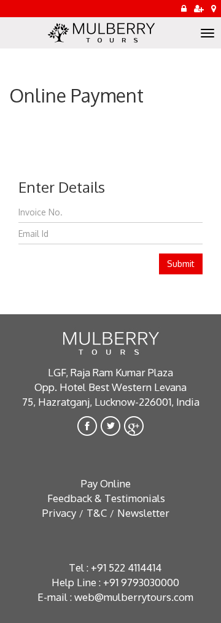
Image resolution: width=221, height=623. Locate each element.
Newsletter (143, 512)
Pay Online (106, 483)
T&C (97, 512)
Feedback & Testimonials (106, 498)
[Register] (199, 8)
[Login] (184, 8)
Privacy (59, 512)
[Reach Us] (214, 8)
